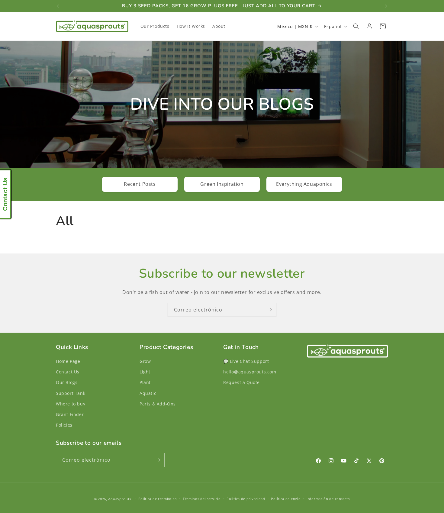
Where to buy (70, 404)
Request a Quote (241, 382)
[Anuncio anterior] (58, 6)
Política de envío (286, 498)
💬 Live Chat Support (246, 361)
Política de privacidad (246, 498)
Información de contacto (328, 498)
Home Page (68, 361)
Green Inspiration (221, 184)
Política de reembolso (157, 498)
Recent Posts (140, 184)
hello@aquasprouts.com (249, 372)
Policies (64, 425)
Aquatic (148, 393)
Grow (145, 361)
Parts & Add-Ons (158, 404)
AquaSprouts (119, 499)
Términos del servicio (202, 498)
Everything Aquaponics (304, 184)
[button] (356, 26)
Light (145, 372)
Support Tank (70, 393)
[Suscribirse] (269, 310)
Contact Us (67, 372)
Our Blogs (66, 382)
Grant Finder (70, 414)
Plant (145, 382)
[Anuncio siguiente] (386, 6)
